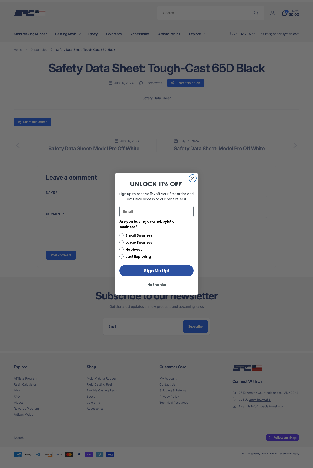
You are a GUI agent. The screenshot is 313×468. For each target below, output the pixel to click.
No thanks (156, 284)
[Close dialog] (192, 178)
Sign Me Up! (156, 271)
